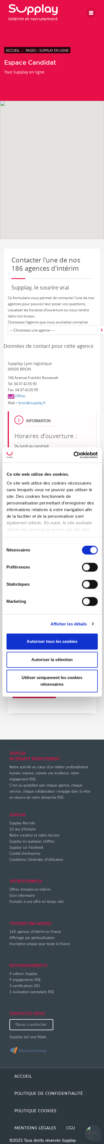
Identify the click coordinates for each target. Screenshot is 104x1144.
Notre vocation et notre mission (34, 835)
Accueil (12, 50)
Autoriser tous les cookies (52, 641)
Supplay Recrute (22, 823)
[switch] (90, 567)
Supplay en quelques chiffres (32, 841)
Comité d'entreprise (24, 854)
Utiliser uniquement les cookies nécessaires (52, 681)
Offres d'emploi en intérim (29, 889)
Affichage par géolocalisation (31, 938)
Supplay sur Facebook (26, 848)
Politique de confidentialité (48, 1094)
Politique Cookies (35, 1111)
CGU (70, 1128)
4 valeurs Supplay (23, 974)
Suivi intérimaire (22, 896)
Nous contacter (31, 1025)
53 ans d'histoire (22, 829)
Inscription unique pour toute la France (39, 944)
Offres (19, 395)
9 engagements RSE (25, 980)
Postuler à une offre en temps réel (36, 902)
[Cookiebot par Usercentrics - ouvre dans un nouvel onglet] (74, 455)
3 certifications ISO (24, 986)
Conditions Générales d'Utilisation (36, 860)
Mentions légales (35, 1128)
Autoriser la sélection (52, 659)
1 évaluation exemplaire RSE (31, 992)
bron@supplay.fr (32, 402)
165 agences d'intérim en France (35, 932)
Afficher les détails (68, 624)
